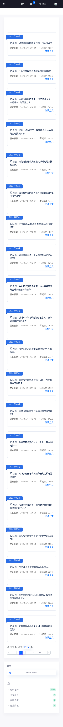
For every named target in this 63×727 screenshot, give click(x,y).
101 (40, 652)
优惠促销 (32, 700)
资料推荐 (32, 690)
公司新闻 (32, 695)
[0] (31, 4)
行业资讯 (32, 705)
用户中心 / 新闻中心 (18, 12)
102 (45, 652)
